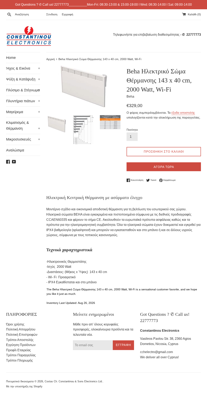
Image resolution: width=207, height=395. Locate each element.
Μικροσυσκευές (23, 139)
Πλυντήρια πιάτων (23, 101)
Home (11, 58)
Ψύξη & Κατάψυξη (23, 79)
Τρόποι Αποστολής (20, 340)
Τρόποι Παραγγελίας (21, 355)
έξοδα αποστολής (183, 112)
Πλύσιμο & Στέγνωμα (23, 90)
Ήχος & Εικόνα (23, 68)
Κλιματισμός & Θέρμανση (23, 125)
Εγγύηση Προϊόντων (21, 345)
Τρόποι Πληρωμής (19, 360)
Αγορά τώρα (164, 167)
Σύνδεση (51, 14)
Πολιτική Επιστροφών (21, 334)
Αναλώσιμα (15, 150)
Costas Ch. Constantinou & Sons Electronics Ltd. (74, 381)
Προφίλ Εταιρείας (18, 350)
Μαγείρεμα (23, 112)
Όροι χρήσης (15, 324)
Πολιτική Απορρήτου (20, 329)
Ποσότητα (132, 129)
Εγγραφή (67, 14)
